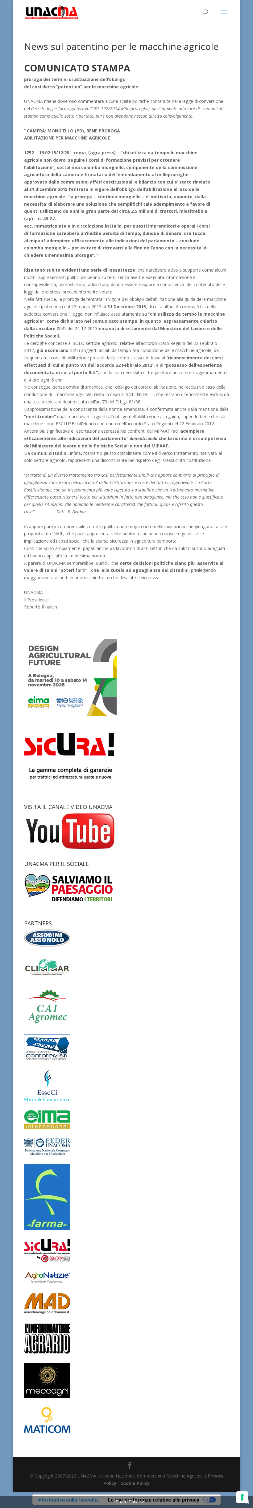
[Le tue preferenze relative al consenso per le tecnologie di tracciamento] (242, 1497)
